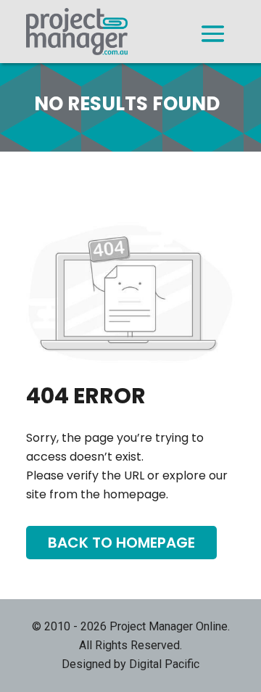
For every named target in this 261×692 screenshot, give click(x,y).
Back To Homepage (121, 542)
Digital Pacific (164, 664)
